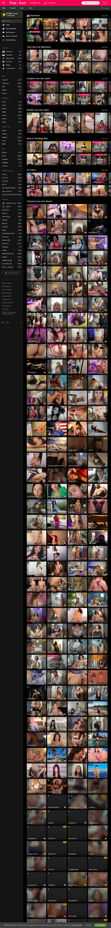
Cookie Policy (77, 925)
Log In (105, 3)
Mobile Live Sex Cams (38, 110)
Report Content (7, 289)
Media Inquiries (7, 293)
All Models (5, 309)
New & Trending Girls (37, 138)
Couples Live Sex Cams (38, 78)
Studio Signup (6, 306)
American (35, 15)
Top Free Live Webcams (39, 47)
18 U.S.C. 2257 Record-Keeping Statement (9, 313)
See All (105, 16)
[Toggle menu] (3, 3)
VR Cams (31, 170)
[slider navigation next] (106, 30)
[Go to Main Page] (18, 3)
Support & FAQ (6, 283)
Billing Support (6, 286)
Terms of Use (6, 299)
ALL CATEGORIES (13, 273)
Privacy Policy (6, 296)
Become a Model (7, 302)
